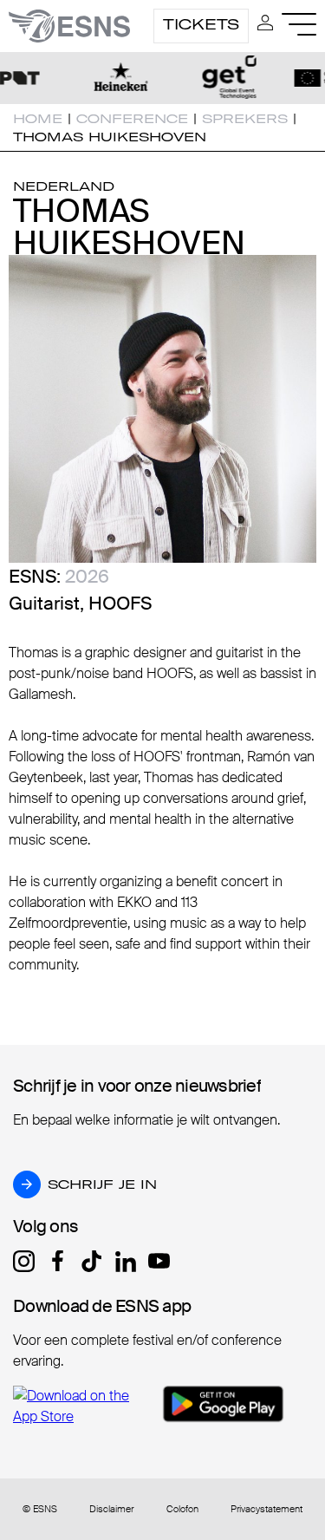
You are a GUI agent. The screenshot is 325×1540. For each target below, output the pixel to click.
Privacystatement (266, 1509)
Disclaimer (111, 1509)
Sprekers (245, 119)
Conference (132, 119)
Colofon (182, 1509)
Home (37, 119)
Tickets (201, 24)
